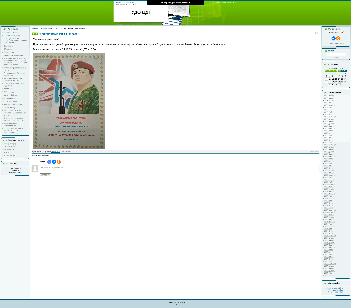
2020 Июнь (328, 138)
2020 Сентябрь (330, 145)
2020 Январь (329, 126)
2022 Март (328, 177)
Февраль (48, 28)
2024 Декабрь (329, 243)
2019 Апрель (329, 110)
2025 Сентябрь (330, 264)
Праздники (7, 149)
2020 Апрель (329, 133)
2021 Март (328, 159)
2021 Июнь (328, 166)
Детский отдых (9, 155)
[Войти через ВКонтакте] (54, 162)
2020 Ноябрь (329, 150)
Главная (216, 2)
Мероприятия (8, 144)
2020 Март (328, 131)
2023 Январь (329, 191)
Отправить (45, 175)
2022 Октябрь (329, 184)
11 (330, 79)
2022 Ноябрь (329, 187)
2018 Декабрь (329, 101)
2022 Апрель (329, 180)
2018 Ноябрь (329, 98)
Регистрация (226, 2)
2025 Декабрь (329, 271)
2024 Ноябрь (329, 240)
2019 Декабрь (329, 124)
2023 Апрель (329, 198)
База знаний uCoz (335, 292)
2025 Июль (328, 259)
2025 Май (328, 254)
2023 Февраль (329, 194)
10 (326, 79)
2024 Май (328, 229)
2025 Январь (329, 245)
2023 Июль (328, 205)
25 (330, 85)
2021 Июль (328, 168)
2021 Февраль (329, 156)
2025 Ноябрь (329, 268)
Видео (6, 152)
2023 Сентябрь (330, 210)
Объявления (8, 146)
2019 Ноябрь (329, 122)
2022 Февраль (329, 175)
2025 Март (328, 250)
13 (336, 79)
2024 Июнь (328, 231)
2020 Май (328, 136)
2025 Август (328, 261)
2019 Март (328, 108)
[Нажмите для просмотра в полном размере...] (69, 147)
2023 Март (328, 196)
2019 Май (328, 112)
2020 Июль (328, 140)
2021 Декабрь (329, 170)
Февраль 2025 (335, 68)
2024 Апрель (329, 226)
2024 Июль (328, 233)
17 (55, 28)
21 (339, 82)
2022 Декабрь (329, 189)
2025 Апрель (329, 252)
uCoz (176, 304)
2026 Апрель (329, 275)
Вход (234, 2)
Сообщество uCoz (335, 290)
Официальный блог (335, 288)
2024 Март (328, 224)
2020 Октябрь (329, 147)
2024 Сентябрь (330, 236)
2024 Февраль (329, 222)
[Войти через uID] (49, 162)
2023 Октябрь (329, 212)
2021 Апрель (329, 161)
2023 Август (328, 208)
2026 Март (328, 273)
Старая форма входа (336, 44)
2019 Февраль (329, 105)
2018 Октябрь (329, 96)
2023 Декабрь (329, 217)
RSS (134, 4)
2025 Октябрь (329, 266)
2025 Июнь (328, 257)
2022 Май (328, 182)
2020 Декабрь (329, 152)
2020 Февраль (329, 129)
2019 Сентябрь (330, 117)
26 (333, 85)
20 (336, 82)
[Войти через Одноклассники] (59, 162)
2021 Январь (329, 154)
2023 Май (328, 201)
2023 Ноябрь (329, 215)
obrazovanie (55, 152)
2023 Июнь (328, 203)
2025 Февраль (329, 247)
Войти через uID (336, 33)
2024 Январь (329, 219)
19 (333, 82)
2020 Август (328, 143)
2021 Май (328, 163)
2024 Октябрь (329, 238)
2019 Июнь (328, 115)
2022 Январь (329, 173)
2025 (42, 28)
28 (339, 85)
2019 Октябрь (329, 119)
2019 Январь (329, 103)
